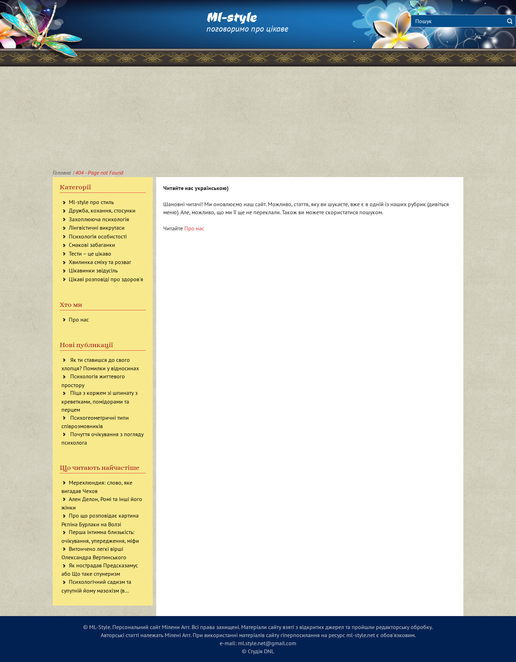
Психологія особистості (98, 236)
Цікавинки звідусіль (93, 270)
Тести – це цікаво (90, 253)
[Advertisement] (258, 119)
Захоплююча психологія (99, 219)
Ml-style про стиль (91, 201)
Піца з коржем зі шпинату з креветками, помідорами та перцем (99, 401)
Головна (62, 172)
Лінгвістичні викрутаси (97, 227)
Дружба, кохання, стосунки (102, 210)
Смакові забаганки (92, 244)
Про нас (79, 319)
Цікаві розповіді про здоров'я (106, 279)
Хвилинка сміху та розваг (100, 261)
